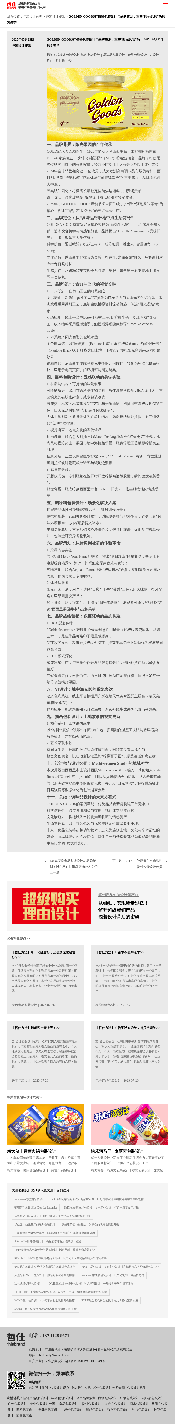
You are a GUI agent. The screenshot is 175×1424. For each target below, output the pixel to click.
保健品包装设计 (49, 1409)
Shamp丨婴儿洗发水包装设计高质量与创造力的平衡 (45, 1309)
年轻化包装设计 (62, 1398)
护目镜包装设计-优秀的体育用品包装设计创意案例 (44, 1266)
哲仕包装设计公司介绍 (109, 1388)
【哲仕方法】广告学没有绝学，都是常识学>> (127, 1028)
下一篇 (137, 863)
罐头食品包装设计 (36, 1170)
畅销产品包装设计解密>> (118, 895)
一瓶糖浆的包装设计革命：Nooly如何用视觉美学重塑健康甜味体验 (54, 1233)
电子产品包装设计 (108, 1080)
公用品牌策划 (85, 1398)
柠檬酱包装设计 (67, 55)
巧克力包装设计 (118, 1170)
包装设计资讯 (55, 16)
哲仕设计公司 (65, 60)
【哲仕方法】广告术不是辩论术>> (119, 952)
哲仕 (50, 60)
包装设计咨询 (136, 1388)
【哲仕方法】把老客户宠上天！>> (36, 1028)
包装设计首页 (32, 16)
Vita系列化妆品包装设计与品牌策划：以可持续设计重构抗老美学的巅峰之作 (98, 1199)
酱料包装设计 (90, 55)
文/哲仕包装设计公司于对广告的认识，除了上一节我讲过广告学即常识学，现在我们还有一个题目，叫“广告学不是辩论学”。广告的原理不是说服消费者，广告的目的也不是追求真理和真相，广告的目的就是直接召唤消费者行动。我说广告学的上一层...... (128, 978)
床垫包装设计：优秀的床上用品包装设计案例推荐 (44, 1275)
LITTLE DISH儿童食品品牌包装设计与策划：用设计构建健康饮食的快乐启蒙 (60, 1292)
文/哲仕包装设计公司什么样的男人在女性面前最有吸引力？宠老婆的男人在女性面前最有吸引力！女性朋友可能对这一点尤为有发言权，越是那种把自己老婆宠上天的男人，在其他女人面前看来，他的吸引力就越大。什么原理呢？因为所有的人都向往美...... (45, 1054)
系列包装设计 (73, 1409)
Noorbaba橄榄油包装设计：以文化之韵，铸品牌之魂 (112, 1275)
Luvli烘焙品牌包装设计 (28, 1283)
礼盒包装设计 (141, 1409)
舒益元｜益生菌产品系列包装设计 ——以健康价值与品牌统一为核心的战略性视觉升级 (66, 1224)
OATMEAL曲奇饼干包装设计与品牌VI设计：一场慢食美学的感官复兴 (91, 1283)
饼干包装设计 (21, 1080)
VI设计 (154, 55)
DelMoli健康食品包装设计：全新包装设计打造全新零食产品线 (101, 1207)
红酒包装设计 (129, 1398)
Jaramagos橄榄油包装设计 (29, 1199)
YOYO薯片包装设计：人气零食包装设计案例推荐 (44, 1300)
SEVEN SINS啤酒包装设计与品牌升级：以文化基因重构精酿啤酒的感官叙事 (60, 1258)
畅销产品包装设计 (36, 1398)
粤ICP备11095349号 (91, 1361)
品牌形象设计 (105, 1005)
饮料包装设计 (91, 1404)
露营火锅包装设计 (64, 1170)
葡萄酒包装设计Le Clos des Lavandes (35, 1207)
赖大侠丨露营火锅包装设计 (31, 1151)
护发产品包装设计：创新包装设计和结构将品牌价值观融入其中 (120, 1266)
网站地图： (37, 1382)
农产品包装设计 (116, 1404)
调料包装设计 (25, 1409)
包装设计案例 (38, 1388)
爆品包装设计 (95, 1409)
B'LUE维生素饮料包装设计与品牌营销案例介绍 (109, 1300)
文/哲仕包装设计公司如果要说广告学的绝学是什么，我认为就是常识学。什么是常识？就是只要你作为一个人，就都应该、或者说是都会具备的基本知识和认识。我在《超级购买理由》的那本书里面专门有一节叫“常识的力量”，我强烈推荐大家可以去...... (128, 1054)
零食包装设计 (141, 1170)
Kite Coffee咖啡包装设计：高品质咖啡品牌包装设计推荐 (48, 1241)
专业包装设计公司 (42, 1404)
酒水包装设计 (139, 1404)
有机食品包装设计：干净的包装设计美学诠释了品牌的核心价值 (52, 1216)
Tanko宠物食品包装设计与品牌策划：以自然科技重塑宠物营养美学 (54, 1249)
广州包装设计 (17, 1404)
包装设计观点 (59, 1388)
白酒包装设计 (107, 1398)
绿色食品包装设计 (24, 1005)
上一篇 (75, 866)
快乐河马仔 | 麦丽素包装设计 (117, 1151)
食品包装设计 (137, 55)
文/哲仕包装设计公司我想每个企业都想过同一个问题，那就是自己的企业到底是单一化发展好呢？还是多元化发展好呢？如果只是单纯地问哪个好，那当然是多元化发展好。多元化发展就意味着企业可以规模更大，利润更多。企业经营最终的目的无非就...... (45, 978)
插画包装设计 (25, 1415)
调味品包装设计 (114, 55)
